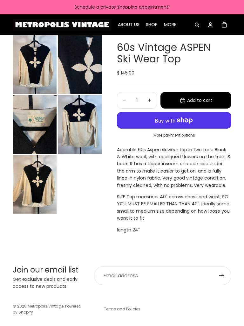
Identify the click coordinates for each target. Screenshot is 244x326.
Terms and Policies (122, 309)
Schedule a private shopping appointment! (122, 7)
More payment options (174, 135)
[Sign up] (221, 275)
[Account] (210, 25)
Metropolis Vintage (46, 306)
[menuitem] (170, 25)
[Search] (197, 25)
